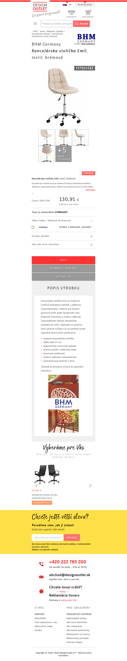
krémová (43, 227)
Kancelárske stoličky (41, 34)
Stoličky (59, 31)
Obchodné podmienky (77, 630)
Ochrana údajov (74, 642)
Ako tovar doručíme (76, 622)
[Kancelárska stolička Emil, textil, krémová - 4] (46, 154)
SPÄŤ (35, 31)
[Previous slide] (36, 485)
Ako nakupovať (74, 626)
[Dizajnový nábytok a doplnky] (47, 9)
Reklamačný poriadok (77, 638)
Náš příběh (40, 618)
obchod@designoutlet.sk (69, 575)
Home (42, 31)
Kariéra (38, 630)
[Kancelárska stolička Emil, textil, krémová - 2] (63, 138)
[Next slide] (90, 485)
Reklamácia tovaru (64, 595)
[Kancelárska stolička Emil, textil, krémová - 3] (80, 138)
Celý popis (90, 190)
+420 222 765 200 (67, 562)
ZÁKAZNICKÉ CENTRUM (78, 614)
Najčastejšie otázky (76, 618)
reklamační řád (68, 600)
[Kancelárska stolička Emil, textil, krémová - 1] (46, 138)
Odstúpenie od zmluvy (78, 634)
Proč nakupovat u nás (46, 622)
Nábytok (50, 31)
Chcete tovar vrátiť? (65, 587)
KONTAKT (40, 614)
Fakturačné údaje (43, 626)
